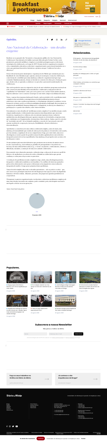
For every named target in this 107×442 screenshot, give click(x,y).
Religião (54, 20)
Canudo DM (68, 23)
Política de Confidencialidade (81, 432)
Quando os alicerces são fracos (83, 91)
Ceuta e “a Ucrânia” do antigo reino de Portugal (85, 105)
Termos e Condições (49, 432)
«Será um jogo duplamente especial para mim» (39, 297)
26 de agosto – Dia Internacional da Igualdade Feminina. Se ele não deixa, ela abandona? (86, 60)
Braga (32, 20)
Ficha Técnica (33, 404)
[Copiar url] (66, 39)
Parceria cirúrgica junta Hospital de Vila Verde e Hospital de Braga (65, 297)
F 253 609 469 (81, 406)
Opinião (37, 23)
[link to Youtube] (17, 426)
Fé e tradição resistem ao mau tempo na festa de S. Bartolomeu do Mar (41, 274)
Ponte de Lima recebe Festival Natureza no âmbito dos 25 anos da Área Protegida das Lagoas (89, 274)
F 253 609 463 (81, 417)
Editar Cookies (59, 433)
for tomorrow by (96, 433)
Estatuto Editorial (34, 405)
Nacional (63, 20)
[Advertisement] (53, 240)
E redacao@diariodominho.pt (85, 407)
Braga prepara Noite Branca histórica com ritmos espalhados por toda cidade (16, 274)
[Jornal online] (15, 17)
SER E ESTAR (77, 111)
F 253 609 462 (81, 411)
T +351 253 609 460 (58, 410)
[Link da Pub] (53, 7)
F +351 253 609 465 (58, 411)
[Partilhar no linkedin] (61, 39)
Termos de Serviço (70, 337)
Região (39, 20)
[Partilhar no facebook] (47, 39)
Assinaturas (33, 406)
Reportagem (48, 23)
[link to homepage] (53, 16)
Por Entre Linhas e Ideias (80, 67)
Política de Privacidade (57, 337)
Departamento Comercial (84, 410)
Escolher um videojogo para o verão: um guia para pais (86, 74)
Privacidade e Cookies (37, 432)
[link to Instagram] (10, 426)
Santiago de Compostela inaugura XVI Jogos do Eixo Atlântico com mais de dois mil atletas (76, 26)
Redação (80, 404)
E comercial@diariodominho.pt (61, 414)
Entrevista (58, 23)
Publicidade (33, 407)
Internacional (72, 20)
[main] (53, 211)
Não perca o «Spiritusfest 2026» (83, 97)
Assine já (40, 438)
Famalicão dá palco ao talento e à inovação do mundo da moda (33, 26)
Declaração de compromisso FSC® (63, 432)
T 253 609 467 (81, 405)
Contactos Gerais (58, 404)
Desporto (47, 20)
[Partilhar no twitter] (52, 39)
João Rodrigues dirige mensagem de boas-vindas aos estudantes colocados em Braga (65, 274)
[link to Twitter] (13, 426)
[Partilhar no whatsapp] (57, 39)
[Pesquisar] (99, 23)
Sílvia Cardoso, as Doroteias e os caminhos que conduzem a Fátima (84, 83)
